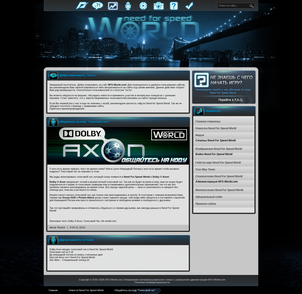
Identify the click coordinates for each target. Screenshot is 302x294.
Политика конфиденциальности (152, 282)
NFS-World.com (113, 279)
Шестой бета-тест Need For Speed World (72, 257)
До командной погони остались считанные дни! (76, 254)
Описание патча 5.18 (61, 252)
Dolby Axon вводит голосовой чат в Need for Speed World (81, 249)
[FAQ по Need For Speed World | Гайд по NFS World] (224, 87)
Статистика (112, 9)
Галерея (158, 9)
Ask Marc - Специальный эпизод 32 (69, 260)
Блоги (128, 9)
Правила (189, 9)
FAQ (173, 9)
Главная (82, 9)
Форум (97, 9)
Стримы (143, 9)
